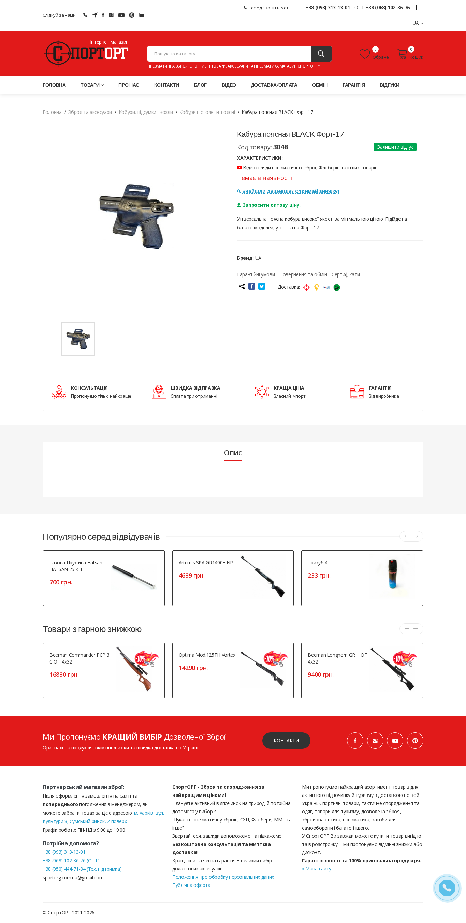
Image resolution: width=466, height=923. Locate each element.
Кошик (416, 57)
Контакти (166, 85)
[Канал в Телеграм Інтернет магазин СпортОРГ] (95, 15)
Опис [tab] (233, 452)
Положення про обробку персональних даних (223, 877)
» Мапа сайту (316, 868)
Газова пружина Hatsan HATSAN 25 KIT (75, 565)
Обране (380, 57)
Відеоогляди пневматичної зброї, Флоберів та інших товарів (309, 167)
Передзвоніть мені (269, 7)
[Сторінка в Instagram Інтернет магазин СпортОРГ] (111, 15)
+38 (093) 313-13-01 (328, 7)
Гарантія (354, 85)
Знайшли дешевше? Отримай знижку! (291, 191)
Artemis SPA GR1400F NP (206, 562)
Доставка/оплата (274, 85)
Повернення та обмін (303, 274)
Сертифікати (346, 274)
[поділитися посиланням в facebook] (251, 286)
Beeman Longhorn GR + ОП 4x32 (337, 658)
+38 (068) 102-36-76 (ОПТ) (71, 860)
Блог (200, 85)
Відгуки (389, 85)
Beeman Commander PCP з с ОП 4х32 (79, 658)
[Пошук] (321, 54)
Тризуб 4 (317, 562)
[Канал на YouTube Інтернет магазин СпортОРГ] (121, 15)
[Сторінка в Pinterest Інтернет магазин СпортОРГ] (131, 15)
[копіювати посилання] (241, 286)
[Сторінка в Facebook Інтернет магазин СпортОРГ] (103, 15)
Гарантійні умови (256, 274)
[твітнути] (261, 286)
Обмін (319, 85)
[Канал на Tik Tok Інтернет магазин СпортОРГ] (141, 15)
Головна (54, 85)
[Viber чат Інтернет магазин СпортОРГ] (85, 15)
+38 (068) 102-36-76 (388, 7)
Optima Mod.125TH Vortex (207, 655)
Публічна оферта (191, 885)
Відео (229, 85)
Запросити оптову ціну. (272, 205)
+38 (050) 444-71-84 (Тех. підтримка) (82, 869)
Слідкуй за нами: (59, 15)
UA (416, 23)
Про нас (128, 85)
